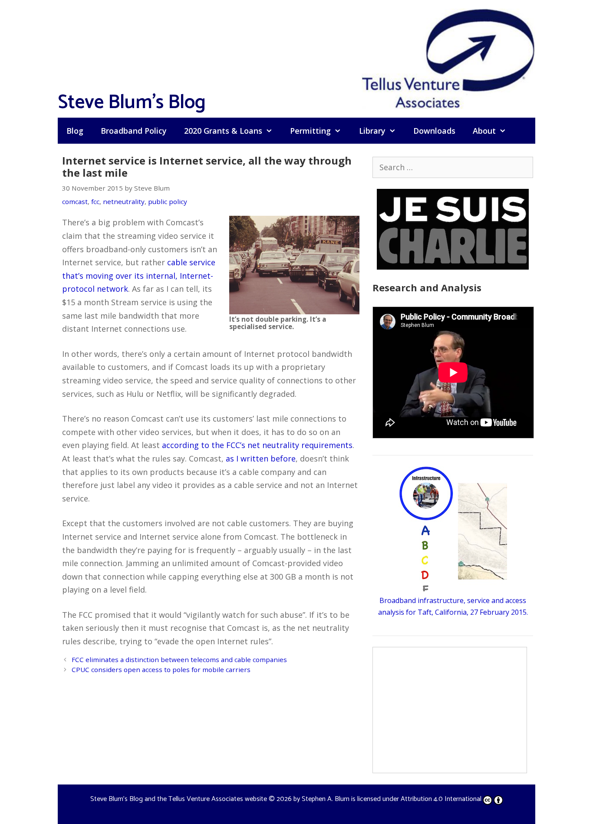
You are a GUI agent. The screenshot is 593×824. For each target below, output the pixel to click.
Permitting (310, 130)
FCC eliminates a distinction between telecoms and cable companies (179, 659)
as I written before (261, 458)
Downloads (434, 130)
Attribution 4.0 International (441, 799)
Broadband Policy (134, 130)
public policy (167, 201)
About (484, 130)
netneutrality (124, 201)
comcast (75, 201)
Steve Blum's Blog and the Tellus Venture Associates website (178, 799)
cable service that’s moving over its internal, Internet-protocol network (138, 275)
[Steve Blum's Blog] (448, 58)
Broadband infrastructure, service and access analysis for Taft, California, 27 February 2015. (453, 606)
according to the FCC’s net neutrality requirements (257, 445)
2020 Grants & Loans (223, 130)
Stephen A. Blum (325, 799)
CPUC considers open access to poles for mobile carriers (161, 669)
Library (372, 130)
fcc (95, 201)
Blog (74, 130)
